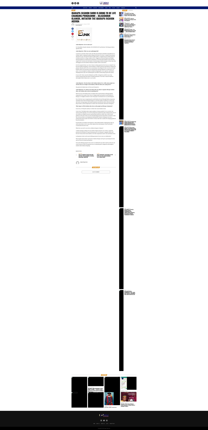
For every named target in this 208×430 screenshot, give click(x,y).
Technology (123, 7)
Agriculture (85, 7)
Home (94, 423)
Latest (107, 423)
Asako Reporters (79, 25)
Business (90, 7)
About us (98, 423)
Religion (118, 7)
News (110, 7)
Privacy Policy (112, 423)
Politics (113, 7)
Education (95, 7)
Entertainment (101, 7)
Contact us (103, 423)
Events (106, 7)
